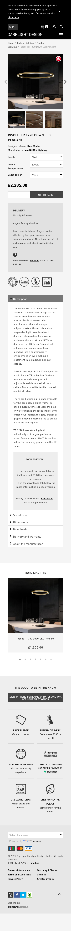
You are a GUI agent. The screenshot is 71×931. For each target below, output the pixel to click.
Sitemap (41, 874)
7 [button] (51, 659)
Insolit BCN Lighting (35, 150)
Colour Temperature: (15, 166)
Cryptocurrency (45, 878)
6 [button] (46, 659)
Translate (35, 841)
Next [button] (65, 82)
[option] (35, 81)
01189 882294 (18, 862)
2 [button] (25, 659)
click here (13, 17)
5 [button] (40, 659)
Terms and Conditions (19, 874)
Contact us (47, 498)
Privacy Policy (15, 878)
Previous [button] (6, 82)
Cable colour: (15, 174)
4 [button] (35, 659)
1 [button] (20, 659)
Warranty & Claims (47, 870)
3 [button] (30, 659)
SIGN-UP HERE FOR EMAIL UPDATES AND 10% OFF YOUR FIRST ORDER (35, 698)
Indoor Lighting (25, 42)
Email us (34, 260)
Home (11, 42)
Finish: (11, 157)
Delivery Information (19, 870)
